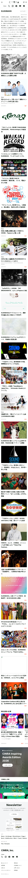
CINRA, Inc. (7, 850)
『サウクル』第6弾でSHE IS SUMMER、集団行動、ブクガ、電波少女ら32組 (13, 180)
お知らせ (3, 867)
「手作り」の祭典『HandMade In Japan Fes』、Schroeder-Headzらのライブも (13, 388)
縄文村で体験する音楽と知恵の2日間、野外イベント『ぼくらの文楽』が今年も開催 (13, 494)
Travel (19, 838)
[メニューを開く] (26, 2)
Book (2, 838)
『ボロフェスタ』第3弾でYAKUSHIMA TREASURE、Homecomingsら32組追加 (13, 129)
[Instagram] (13, 6)
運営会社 (16, 863)
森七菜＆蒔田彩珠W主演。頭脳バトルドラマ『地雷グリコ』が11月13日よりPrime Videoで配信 (11, 734)
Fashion (25, 838)
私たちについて (4, 863)
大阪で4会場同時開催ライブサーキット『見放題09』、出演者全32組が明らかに (13, 572)
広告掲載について (17, 865)
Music (3, 836)
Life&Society (8, 838)
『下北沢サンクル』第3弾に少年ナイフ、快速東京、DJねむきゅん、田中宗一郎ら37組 (14, 467)
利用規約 (16, 870)
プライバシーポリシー (5, 870)
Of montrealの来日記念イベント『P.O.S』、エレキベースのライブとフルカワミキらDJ (13, 624)
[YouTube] (20, 6)
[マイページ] (2, 2)
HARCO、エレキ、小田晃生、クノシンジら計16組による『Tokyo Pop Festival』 (13, 545)
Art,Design (9, 836)
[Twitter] (9, 6)
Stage (23, 836)
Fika (2, 843)
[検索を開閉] (24, 2)
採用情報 (3, 865)
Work (15, 838)
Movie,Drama (16, 836)
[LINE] (24, 6)
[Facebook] (16, 6)
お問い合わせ (17, 867)
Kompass (7, 843)
